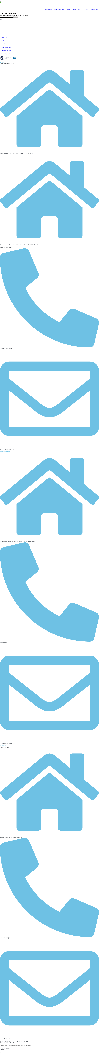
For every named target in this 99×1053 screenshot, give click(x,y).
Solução (68, 9)
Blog (74, 9)
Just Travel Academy (83, 9)
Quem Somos (48, 9)
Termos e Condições (6, 50)
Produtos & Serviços (59, 9)
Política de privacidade (6, 54)
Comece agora (94, 9)
